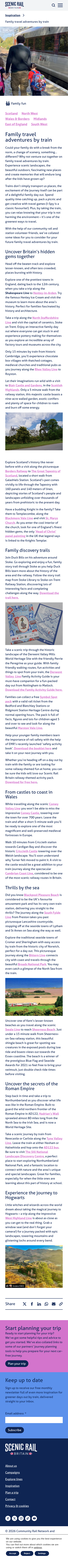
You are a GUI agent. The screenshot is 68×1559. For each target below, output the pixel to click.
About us (11, 1466)
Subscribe (14, 1430)
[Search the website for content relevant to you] (53, 5)
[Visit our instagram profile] (21, 1518)
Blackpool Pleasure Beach (41, 895)
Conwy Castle (30, 813)
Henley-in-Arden (44, 293)
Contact (10, 1499)
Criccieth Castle (26, 851)
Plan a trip (11, 1492)
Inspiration (12, 15)
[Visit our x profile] (14, 1518)
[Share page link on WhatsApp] (46, 1304)
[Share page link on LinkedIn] (39, 1304)
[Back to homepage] (14, 5)
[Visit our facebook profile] (8, 1518)
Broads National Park (32, 964)
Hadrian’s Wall (49, 1114)
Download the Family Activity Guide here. (34, 690)
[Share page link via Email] (53, 1304)
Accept (12, 1553)
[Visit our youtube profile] (34, 1518)
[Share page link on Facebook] (32, 1304)
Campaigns (12, 1472)
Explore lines (13, 1479)
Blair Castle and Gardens (25, 385)
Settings (42, 1553)
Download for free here (21, 782)
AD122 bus (51, 1147)
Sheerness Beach (43, 1029)
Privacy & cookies (17, 1506)
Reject (27, 1553)
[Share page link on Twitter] (24, 1304)
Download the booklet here (32, 748)
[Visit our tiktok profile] (27, 1518)
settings (38, 1547)
